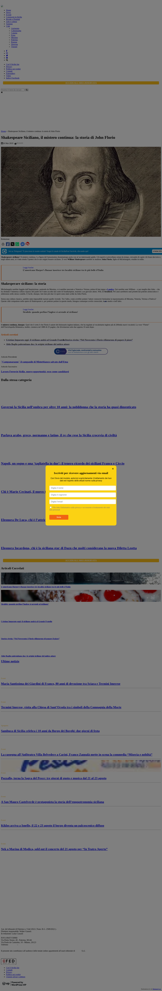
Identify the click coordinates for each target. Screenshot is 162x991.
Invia (59, 517)
